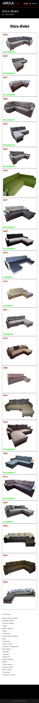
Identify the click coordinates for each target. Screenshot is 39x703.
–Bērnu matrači (7, 670)
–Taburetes (5, 654)
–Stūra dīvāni (6, 633)
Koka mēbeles (6, 649)
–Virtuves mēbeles (8, 623)
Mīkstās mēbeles (7, 628)
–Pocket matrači (7, 664)
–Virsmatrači (6, 672)
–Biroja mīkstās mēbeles (10, 636)
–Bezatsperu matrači (8, 675)
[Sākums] (3, 14)
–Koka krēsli (6, 657)
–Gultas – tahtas (7, 644)
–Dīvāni (4, 631)
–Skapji (4, 626)
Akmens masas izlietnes (10, 618)
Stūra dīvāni (9, 14)
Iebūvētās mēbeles (8, 621)
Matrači (4, 662)
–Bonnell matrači (7, 667)
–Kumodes (5, 652)
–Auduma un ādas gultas (10, 646)
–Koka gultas (6, 641)
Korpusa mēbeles (7, 659)
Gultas (4, 639)
